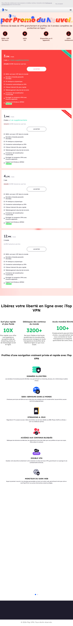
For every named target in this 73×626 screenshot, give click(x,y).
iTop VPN (4, 10)
